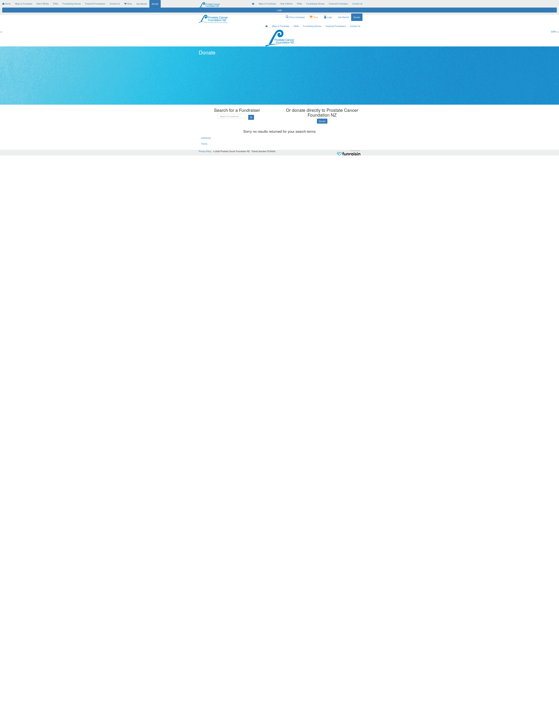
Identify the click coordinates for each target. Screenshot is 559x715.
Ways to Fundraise (267, 3)
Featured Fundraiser (338, 3)
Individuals (206, 137)
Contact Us (357, 3)
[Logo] (210, 5)
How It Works (286, 3)
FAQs (299, 3)
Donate (322, 121)
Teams (204, 143)
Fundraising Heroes (315, 3)
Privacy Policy (205, 151)
